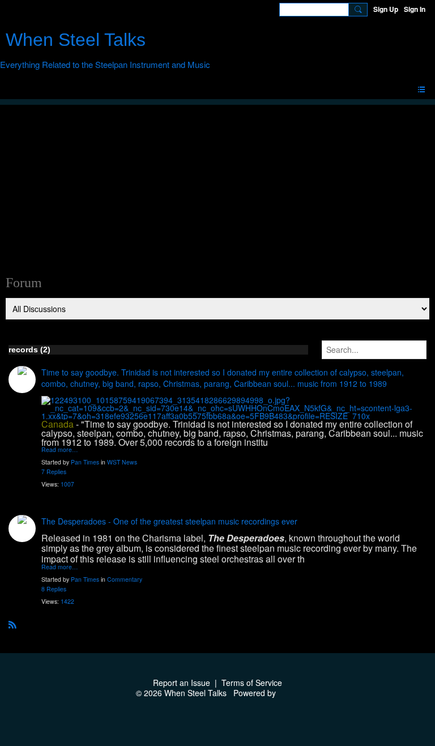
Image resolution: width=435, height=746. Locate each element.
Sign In (414, 9)
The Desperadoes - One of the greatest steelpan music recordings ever (169, 521)
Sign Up (385, 9)
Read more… (59, 450)
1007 (67, 484)
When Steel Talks (76, 39)
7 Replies (53, 471)
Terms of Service (251, 682)
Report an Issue (181, 682)
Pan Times (85, 462)
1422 (67, 601)
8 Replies (53, 589)
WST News (122, 462)
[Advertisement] (217, 184)
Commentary (124, 579)
